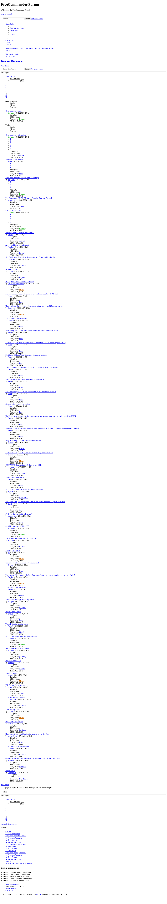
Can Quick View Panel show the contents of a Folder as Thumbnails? (30, 257)
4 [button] (5, 89)
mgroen (10, 614)
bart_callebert (12, 736)
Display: (6, 788)
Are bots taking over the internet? (17, 245)
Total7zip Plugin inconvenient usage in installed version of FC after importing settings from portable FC (42, 428)
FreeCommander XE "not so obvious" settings (22, 178)
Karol (21, 388)
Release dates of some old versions (17, 404)
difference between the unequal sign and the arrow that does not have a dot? (32, 758)
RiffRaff (11, 528)
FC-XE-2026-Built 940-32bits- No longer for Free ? (24, 489)
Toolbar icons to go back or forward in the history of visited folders (29, 453)
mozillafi (11, 663)
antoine (21, 206)
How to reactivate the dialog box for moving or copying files (27, 734)
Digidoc (11, 271)
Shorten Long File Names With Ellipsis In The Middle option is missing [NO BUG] (35, 343)
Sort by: (22, 788)
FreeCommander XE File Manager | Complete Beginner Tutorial (28, 198)
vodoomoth (12, 467)
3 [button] (5, 87)
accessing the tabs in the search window (19, 233)
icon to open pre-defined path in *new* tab (20, 538)
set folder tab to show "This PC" (17, 526)
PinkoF (10, 626)
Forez (21, 174)
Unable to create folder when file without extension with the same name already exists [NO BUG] (40, 416)
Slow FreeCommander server (15, 587)
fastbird (10, 443)
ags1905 (11, 320)
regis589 (11, 491)
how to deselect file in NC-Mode (17, 648)
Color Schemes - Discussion (15, 135)
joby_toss (11, 180)
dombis (10, 565)
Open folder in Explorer (14, 722)
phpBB (38, 894)
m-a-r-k (22, 155)
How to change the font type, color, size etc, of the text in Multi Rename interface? (34, 306)
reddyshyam (12, 516)
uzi (9, 553)
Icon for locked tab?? (13, 612)
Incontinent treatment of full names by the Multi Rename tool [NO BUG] (31, 294)
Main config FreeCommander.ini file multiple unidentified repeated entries (31, 330)
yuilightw (11, 602)
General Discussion (12, 61)
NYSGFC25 (23, 498)
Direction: (38, 788)
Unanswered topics (12, 54)
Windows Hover (11, 269)
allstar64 (11, 259)
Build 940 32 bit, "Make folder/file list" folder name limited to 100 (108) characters (35, 502)
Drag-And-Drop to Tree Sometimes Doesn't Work (23, 441)
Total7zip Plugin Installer (14, 159)
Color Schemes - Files (13, 210)
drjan (21, 522)
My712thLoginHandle (16, 284)
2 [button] (5, 85)
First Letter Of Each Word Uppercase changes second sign (26, 355)
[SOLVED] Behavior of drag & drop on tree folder (23, 465)
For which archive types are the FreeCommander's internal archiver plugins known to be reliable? (40, 575)
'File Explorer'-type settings (15, 685)
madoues (11, 760)
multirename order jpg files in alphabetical (20, 599)
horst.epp (22, 265)
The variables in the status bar (16, 318)
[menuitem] (17, 28)
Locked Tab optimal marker (15, 477)
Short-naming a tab (12, 710)
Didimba (11, 712)
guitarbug (11, 638)
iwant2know (12, 200)
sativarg (10, 235)
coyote (10, 687)
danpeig (10, 161)
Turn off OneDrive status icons (16, 624)
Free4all (11, 247)
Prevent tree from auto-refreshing (17, 746)
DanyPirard (12, 773)
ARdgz (10, 455)
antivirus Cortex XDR (13, 661)
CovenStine (12, 699)
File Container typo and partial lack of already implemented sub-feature (30, 392)
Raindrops (11, 308)
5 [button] (5, 91)
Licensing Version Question (15, 697)
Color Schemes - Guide (13, 111)
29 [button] (6, 95)
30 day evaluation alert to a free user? (18, 514)
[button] (10, 76)
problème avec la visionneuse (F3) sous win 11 (22, 563)
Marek (21, 290)
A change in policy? (12, 551)
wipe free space (11, 673)
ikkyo (10, 504)
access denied (10, 771)
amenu (10, 675)
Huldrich (11, 748)
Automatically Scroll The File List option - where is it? (25, 379)
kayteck (10, 724)
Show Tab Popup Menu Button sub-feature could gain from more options (31, 367)
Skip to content (6, 14)
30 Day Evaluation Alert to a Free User (19, 282)
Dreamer (11, 113)
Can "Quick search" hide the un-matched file (21, 636)
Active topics (10, 56)
